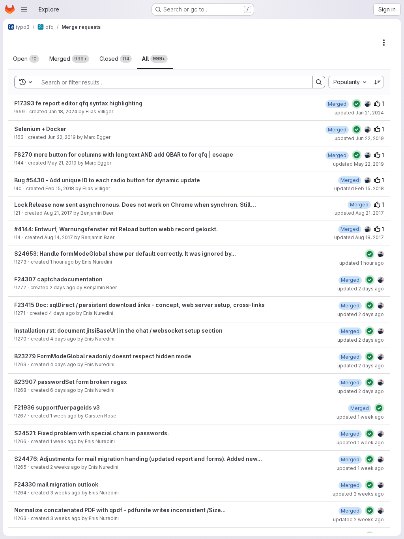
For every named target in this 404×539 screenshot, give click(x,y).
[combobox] (349, 82)
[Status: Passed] (356, 104)
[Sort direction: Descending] (377, 82)
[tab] (26, 59)
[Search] (318, 82)
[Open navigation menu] (24, 9)
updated (359, 113)
